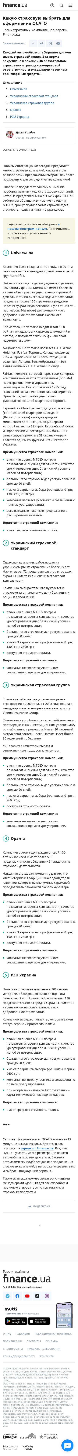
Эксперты (34, 1341)
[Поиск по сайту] (61, 5)
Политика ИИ (12, 1341)
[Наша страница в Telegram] (41, 43)
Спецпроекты (13, 1349)
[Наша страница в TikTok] (37, 1296)
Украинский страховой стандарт (34, 96)
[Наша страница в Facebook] (33, 43)
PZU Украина (19, 117)
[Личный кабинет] (52, 5)
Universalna (18, 89)
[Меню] (70, 5)
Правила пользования (43, 1349)
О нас (7, 1334)
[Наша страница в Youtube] (58, 43)
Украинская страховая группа (32, 103)
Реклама (52, 1341)
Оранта (15, 110)
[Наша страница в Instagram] (50, 43)
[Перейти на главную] (15, 5)
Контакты (47, 1356)
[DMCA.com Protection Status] (10, 1440)
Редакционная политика (53, 1334)
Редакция (23, 1334)
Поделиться (42, 1206)
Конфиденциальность (19, 1356)
